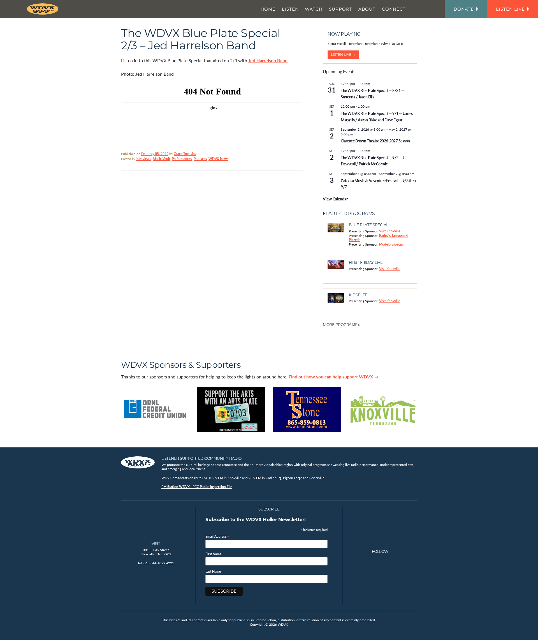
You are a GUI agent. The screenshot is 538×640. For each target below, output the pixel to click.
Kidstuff (358, 295)
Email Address (217, 536)
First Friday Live (366, 262)
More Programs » (341, 324)
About (366, 9)
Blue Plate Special (368, 225)
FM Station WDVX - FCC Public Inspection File (196, 486)
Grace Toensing (185, 153)
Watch (314, 9)
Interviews (143, 158)
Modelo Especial (391, 244)
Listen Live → (343, 54)
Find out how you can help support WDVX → (334, 376)
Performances (182, 158)
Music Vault (161, 158)
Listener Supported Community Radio (201, 458)
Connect (394, 9)
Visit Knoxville (389, 231)
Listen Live (510, 9)
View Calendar (335, 199)
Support (340, 9)
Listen (290, 9)
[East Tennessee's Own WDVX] (44, 9)
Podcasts (200, 158)
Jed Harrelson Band (267, 60)
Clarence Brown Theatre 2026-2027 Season (375, 141)
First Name (213, 554)
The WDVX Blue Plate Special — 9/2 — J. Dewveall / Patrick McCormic (373, 161)
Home (268, 9)
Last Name (213, 571)
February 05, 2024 (154, 153)
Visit (156, 543)
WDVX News (218, 158)
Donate (464, 9)
